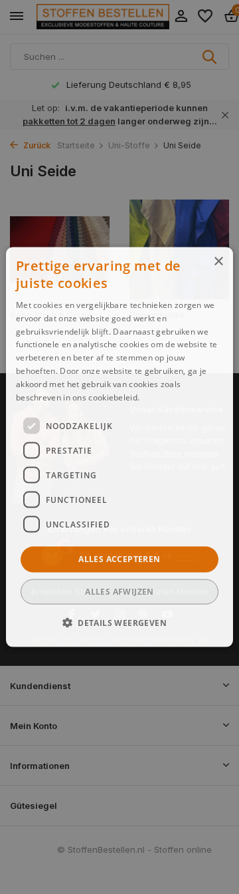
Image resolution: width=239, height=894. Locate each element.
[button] (119, 622)
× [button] (218, 262)
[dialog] (119, 447)
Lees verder (165, 396)
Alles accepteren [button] (119, 559)
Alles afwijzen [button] (119, 591)
